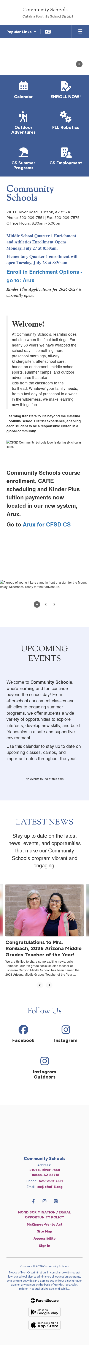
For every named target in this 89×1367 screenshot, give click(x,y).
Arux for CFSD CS (47, 524)
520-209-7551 (51, 1181)
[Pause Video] (79, 64)
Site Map (44, 1231)
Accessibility (44, 1238)
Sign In (44, 1246)
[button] (21, 31)
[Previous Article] (40, 985)
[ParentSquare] (45, 1300)
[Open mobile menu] (80, 31)
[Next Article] (49, 985)
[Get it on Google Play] (44, 1312)
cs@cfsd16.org (49, 1187)
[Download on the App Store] (44, 1325)
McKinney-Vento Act (44, 1224)
